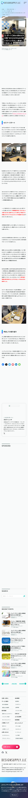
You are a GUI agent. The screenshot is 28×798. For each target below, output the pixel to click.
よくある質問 (18, 716)
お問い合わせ (5, 732)
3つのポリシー (18, 704)
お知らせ (17, 713)
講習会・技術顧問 (5, 707)
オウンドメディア (19, 723)
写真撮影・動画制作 (19, 738)
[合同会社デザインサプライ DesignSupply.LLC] (10, 2)
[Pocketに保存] (13, 364)
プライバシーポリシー (6, 738)
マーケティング (18, 732)
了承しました (14, 795)
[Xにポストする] (6, 364)
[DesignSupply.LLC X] (6, 753)
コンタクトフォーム (5, 735)
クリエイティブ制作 (5, 716)
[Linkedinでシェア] (16, 364)
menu (25, 3)
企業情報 (17, 707)
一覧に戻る (14, 683)
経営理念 (17, 701)
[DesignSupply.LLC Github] (3, 753)
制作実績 (4, 710)
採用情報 (17, 720)
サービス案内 (5, 701)
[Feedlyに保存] (19, 364)
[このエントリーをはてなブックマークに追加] (9, 364)
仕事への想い (5, 698)
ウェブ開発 (17, 735)
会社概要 (17, 698)
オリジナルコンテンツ (6, 719)
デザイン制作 (18, 726)
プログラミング (18, 729)
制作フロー (4, 726)
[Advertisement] (14, 69)
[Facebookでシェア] (3, 364)
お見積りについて (5, 729)
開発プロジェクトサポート (7, 713)
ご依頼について (5, 723)
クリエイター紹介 (18, 710)
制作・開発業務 (5, 704)
